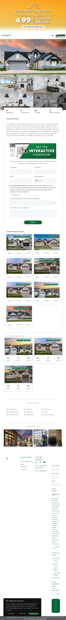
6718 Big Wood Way (14, 271)
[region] (22, 607)
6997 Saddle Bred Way (43, 247)
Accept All (34, 614)
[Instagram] (40, 462)
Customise (11, 614)
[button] (52, 35)
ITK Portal (23, 470)
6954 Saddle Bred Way (15, 295)
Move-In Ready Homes (26, 462)
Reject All (22, 614)
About (22, 464)
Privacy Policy (42, 619)
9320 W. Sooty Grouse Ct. (44, 271)
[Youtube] (44, 462)
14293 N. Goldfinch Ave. (43, 295)
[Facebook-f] (36, 462)
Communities (24, 467)
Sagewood (11, 319)
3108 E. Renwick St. (14, 247)
